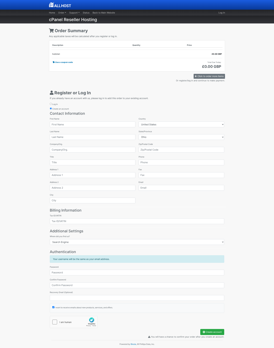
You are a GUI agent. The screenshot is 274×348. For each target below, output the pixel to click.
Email (141, 182)
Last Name (54, 131)
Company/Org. (56, 144)
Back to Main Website (104, 12)
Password (54, 267)
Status (86, 12)
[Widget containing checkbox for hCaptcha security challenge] (74, 322)
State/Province (145, 131)
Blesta (133, 344)
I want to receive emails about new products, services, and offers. (84, 307)
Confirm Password (58, 279)
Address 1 (54, 169)
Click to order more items (210, 76)
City (51, 195)
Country (142, 119)
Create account (213, 332)
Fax (140, 169)
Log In (222, 12)
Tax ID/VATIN (55, 215)
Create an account (60, 109)
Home (52, 12)
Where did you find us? (60, 236)
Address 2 (54, 182)
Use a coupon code (64, 62)
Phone (141, 157)
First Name (54, 119)
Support (73, 12)
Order (61, 12)
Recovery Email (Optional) (61, 292)
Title (52, 157)
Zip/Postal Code (146, 144)
